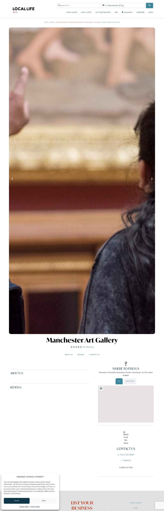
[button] (12, 178)
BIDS (116, 12)
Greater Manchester (75, 22)
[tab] (119, 381)
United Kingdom (61, 22)
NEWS (135, 508)
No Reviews (88, 347)
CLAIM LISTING (126, 467)
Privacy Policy (35, 506)
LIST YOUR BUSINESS (103, 12)
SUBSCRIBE (140, 12)
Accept (16, 501)
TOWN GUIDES (71, 12)
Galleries (98, 22)
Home (46, 22)
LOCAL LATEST (86, 12)
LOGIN (150, 12)
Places (51, 22)
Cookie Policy (24, 506)
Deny (44, 501)
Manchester (128, 12)
